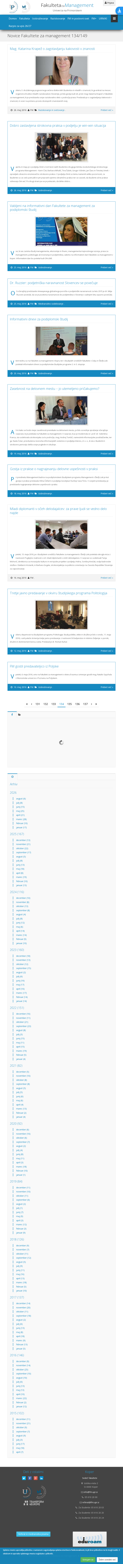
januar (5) (21, 1348)
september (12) (23, 1257)
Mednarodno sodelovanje (50, 303)
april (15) (20, 1046)
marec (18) (21, 1166)
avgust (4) (21, 914)
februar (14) (22, 997)
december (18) (23, 956)
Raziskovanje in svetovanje (51, 110)
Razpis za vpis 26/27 (20, 26)
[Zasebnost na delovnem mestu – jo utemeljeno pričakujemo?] (61, 410)
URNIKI (103, 18)
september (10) (23, 1373)
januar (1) (21, 1174)
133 (53, 704)
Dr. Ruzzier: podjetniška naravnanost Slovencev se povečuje (54, 282)
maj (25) (20, 811)
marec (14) (21, 935)
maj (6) (19, 926)
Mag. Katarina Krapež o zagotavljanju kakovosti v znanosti (52, 48)
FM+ (94, 18)
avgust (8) (21, 1030)
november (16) (23, 1075)
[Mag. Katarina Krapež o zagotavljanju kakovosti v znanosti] (61, 70)
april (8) (19, 873)
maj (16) (20, 1274)
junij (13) (20, 864)
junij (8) (19, 1154)
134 (61, 704)
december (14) (23, 1303)
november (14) (23, 1365)
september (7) (23, 1142)
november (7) (22, 1249)
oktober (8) (21, 1080)
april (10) (20, 1394)
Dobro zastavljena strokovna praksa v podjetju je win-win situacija (58, 125)
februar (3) (21, 1228)
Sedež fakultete (89, 1478)
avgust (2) (21, 972)
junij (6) (19, 1096)
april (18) (20, 1336)
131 (37, 704)
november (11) (23, 1018)
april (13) (20, 1278)
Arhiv (13, 784)
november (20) (23, 1307)
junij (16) (20, 980)
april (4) (19, 1104)
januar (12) (21, 1406)
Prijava (110, 2)
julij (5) (19, 1092)
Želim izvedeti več (107, 1559)
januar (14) (21, 1001)
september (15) (23, 968)
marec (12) (21, 1224)
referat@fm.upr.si (90, 1502)
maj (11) (20, 1042)
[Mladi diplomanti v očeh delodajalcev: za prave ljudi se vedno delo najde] (61, 535)
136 (77, 704)
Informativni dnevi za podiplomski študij (39, 319)
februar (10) (22, 823)
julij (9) (19, 1266)
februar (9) (21, 939)
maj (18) (20, 868)
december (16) (23, 1013)
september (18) (23, 1315)
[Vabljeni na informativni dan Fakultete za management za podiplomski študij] (61, 231)
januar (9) (21, 1232)
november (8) (22, 902)
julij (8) (19, 802)
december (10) (23, 898)
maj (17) (20, 984)
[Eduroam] (90, 1539)
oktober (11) (22, 1195)
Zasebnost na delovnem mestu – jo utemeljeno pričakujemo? (55, 388)
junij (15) (20, 806)
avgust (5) (21, 856)
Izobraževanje (40, 18)
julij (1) (19, 1208)
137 (85, 704)
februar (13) (22, 1344)
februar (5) (21, 1054)
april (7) (19, 1452)
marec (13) (21, 1108)
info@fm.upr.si (91, 1492)
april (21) (20, 815)
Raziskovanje (57, 18)
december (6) (22, 1129)
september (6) (23, 1199)
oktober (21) (22, 1022)
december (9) (22, 1245)
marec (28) (21, 819)
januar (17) (21, 827)
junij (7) (19, 1212)
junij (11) (20, 1270)
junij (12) (20, 922)
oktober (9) (21, 1427)
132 (45, 704)
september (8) (23, 910)
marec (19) (21, 877)
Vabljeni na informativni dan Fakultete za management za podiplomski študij (52, 207)
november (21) (23, 844)
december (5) (22, 1071)
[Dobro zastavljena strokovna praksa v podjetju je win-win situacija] (61, 147)
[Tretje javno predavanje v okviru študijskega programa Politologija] (61, 615)
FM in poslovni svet (78, 18)
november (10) (23, 1191)
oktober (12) (22, 964)
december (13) (23, 840)
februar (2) (21, 1112)
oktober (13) (22, 906)
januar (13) (21, 885)
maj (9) (19, 1216)
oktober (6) (21, 1137)
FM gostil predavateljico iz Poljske (34, 666)
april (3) (19, 1162)
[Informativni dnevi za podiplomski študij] (61, 341)
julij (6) (19, 976)
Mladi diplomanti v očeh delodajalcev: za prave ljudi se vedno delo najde (58, 510)
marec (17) (21, 992)
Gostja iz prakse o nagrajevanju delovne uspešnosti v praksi (54, 468)
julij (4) (19, 1150)
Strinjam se (87, 1559)
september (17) (23, 852)
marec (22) (21, 1398)
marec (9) (21, 1340)
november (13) (23, 960)
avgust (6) (21, 798)
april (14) (20, 930)
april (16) (20, 988)
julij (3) (19, 1034)
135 (69, 704)
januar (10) (21, 943)
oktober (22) (22, 848)
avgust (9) (21, 1435)
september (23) (23, 1026)
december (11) (23, 1187)
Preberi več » (107, 110)
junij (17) (20, 1443)
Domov (13, 18)
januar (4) (21, 1059)
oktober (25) (22, 1369)
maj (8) (19, 1332)
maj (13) (20, 1390)
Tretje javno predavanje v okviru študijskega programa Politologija (58, 593)
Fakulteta (67, 5)
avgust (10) (21, 1377)
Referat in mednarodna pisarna (33, 1534)
